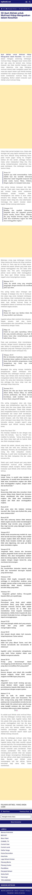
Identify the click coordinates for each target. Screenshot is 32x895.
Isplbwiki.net (6, 2)
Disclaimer (10, 893)
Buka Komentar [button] (16, 822)
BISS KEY (4, 835)
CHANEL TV (5, 841)
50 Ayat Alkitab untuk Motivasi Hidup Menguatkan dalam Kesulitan (15, 15)
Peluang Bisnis (6, 862)
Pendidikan (4, 868)
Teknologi (4, 877)
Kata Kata (4, 856)
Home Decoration (7, 853)
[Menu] (26, 2)
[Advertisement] (16, 37)
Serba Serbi (5, 874)
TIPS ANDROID (6, 880)
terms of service (20, 893)
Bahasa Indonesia (7, 832)
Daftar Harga (5, 850)
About (16, 890)
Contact (22, 890)
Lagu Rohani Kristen (8, 859)
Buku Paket (5, 838)
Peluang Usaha (6, 865)
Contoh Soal (5, 844)
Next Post (6, 811)
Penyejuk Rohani (6, 871)
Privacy (28, 890)
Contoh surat (5, 847)
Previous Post (24, 811)
